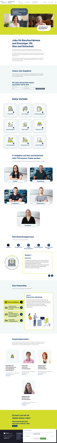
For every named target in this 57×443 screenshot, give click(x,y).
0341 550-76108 (40, 374)
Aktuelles (44, 2)
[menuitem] (12, 2)
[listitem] (10, 110)
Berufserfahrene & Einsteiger (20, 434)
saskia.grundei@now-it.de (26, 403)
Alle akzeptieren (43, 438)
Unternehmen (50, 2)
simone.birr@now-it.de (25, 372)
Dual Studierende (20, 2)
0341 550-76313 (8, 375)
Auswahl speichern (36, 438)
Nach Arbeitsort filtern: (14, 86)
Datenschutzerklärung (37, 433)
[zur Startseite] (4, 2)
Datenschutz (41, 440)
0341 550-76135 (24, 374)
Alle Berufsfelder (27, 88)
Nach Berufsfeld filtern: (26, 86)
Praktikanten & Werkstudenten (35, 2)
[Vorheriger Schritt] (49, 276)
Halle (13, 88)
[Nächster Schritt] (52, 276)
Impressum (37, 440)
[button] (15, 172)
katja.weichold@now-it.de (10, 374)
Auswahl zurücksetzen (40, 88)
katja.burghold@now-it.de (42, 372)
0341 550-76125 (24, 404)
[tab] (14, 302)
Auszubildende (27, 2)
